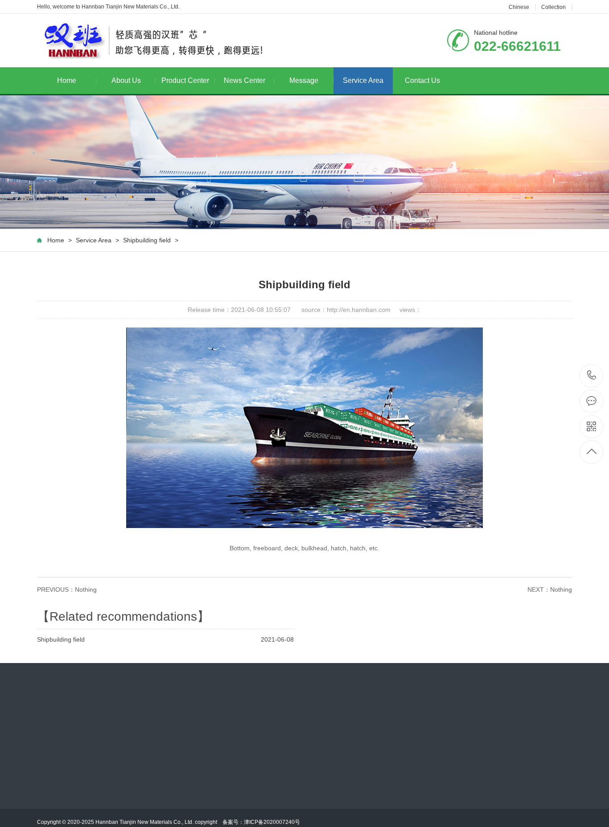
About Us (126, 80)
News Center (244, 80)
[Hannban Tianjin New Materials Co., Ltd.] (152, 40)
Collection (553, 7)
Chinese (519, 7)
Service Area (363, 80)
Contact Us (422, 80)
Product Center (185, 80)
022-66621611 (592, 376)
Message (303, 80)
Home (66, 80)
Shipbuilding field (147, 240)
